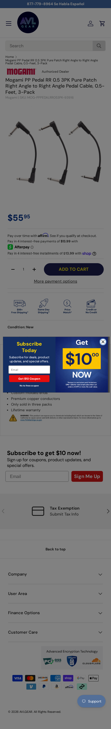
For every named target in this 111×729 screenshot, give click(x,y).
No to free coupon (29, 385)
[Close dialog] (103, 342)
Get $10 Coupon (29, 378)
